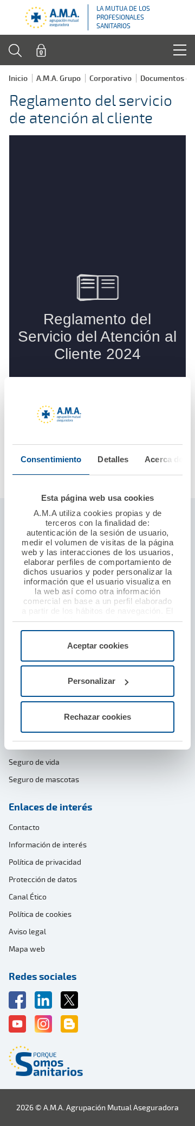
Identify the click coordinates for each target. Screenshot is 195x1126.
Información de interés (48, 844)
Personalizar (91, 680)
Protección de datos (43, 879)
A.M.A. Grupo (58, 78)
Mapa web (27, 948)
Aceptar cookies (97, 645)
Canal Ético (28, 896)
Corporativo (110, 78)
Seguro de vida (34, 762)
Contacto (24, 827)
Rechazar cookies (97, 716)
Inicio (18, 78)
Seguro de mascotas (44, 779)
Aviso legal (27, 931)
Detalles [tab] (113, 459)
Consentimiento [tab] (51, 459)
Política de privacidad (45, 862)
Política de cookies (40, 914)
